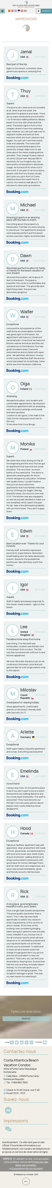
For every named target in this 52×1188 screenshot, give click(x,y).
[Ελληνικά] (16, 11)
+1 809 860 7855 (19, 1082)
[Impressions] (8, 1130)
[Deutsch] (19, 11)
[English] (12, 11)
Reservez (46, 11)
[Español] (9, 11)
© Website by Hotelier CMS (26, 1174)
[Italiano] (25, 11)
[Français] (22, 11)
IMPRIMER (38, 1042)
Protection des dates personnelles (31, 1163)
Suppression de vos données (27, 1168)
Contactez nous (20, 1051)
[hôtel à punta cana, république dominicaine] (26, 4)
